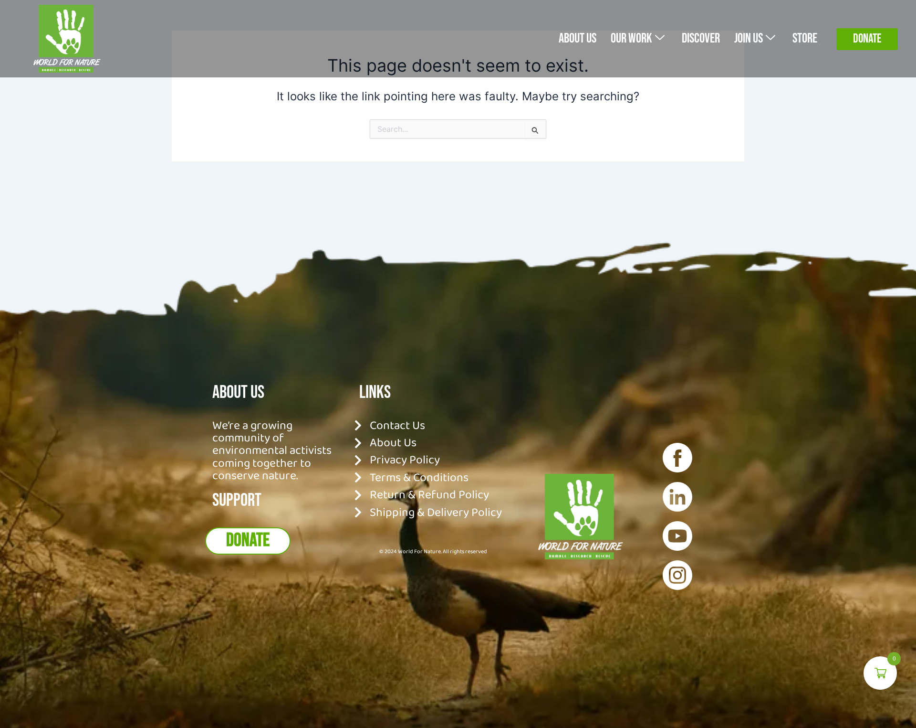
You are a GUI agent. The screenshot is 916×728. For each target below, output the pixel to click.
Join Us (748, 38)
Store (804, 38)
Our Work (631, 38)
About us (577, 38)
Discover (701, 38)
